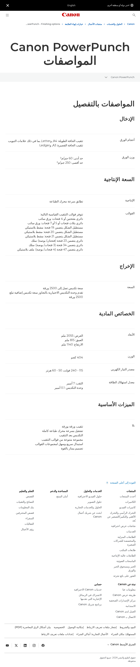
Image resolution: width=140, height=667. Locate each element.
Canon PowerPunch (123, 77)
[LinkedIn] (25, 645)
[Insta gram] (34, 645)
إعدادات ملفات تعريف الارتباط (57, 634)
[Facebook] (43, 645)
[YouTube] (7, 645)
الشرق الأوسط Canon (123, 644)
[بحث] (134, 15)
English (71, 5)
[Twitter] (16, 645)
